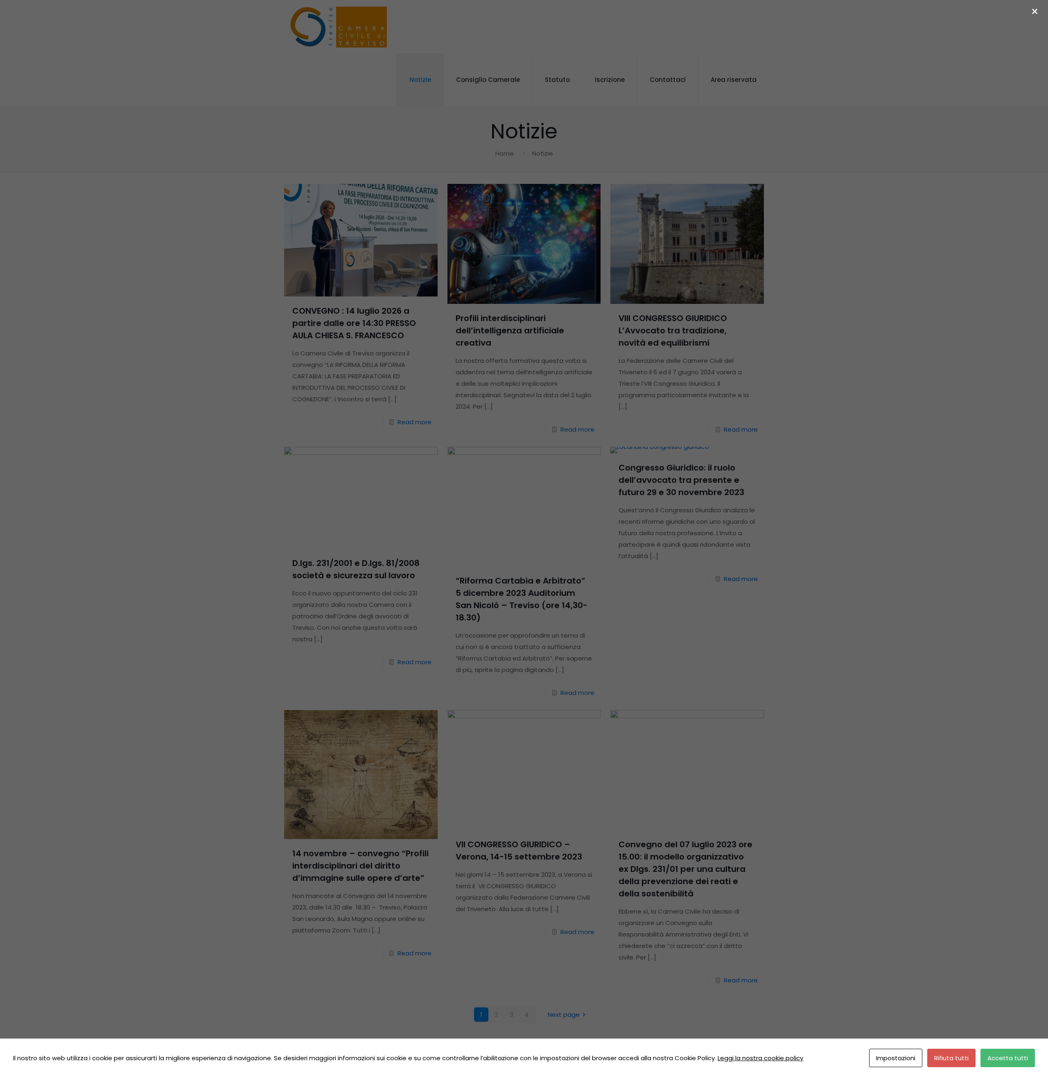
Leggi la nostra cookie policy (760, 1058)
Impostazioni (895, 1058)
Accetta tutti (1007, 1058)
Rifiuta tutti (951, 1058)
